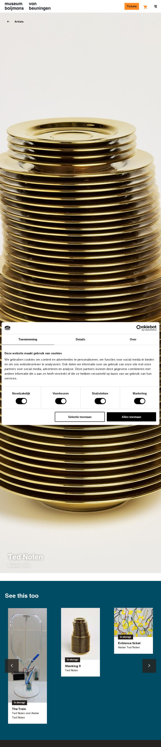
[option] (80, 642)
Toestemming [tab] (27, 339)
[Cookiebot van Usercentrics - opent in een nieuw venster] (139, 328)
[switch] (60, 401)
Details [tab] (80, 339)
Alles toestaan (131, 416)
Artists (19, 21)
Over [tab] (133, 339)
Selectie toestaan (79, 416)
